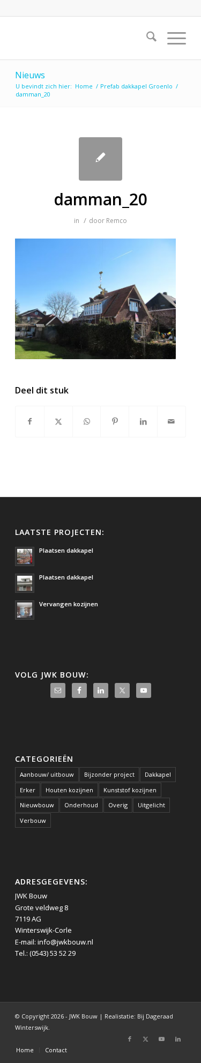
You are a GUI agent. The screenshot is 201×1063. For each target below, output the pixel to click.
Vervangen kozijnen (68, 604)
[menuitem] (146, 38)
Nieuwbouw (37, 805)
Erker (27, 790)
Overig (118, 805)
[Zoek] (146, 38)
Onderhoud (81, 805)
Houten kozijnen (69, 790)
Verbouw (33, 820)
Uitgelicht (151, 805)
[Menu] (171, 38)
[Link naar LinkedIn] (178, 1039)
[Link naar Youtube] (162, 1039)
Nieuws (30, 75)
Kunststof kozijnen (130, 790)
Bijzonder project (109, 774)
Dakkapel (158, 774)
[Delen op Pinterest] (115, 421)
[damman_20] (100, 159)
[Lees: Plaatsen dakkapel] (24, 556)
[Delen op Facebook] (30, 421)
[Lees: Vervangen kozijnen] (24, 610)
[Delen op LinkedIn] (143, 421)
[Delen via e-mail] (171, 421)
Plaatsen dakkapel (66, 550)
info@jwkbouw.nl (65, 942)
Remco (116, 220)
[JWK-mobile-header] (83, 38)
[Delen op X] (58, 421)
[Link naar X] (146, 1039)
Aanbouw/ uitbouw (47, 774)
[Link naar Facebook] (130, 1039)
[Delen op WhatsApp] (87, 421)
